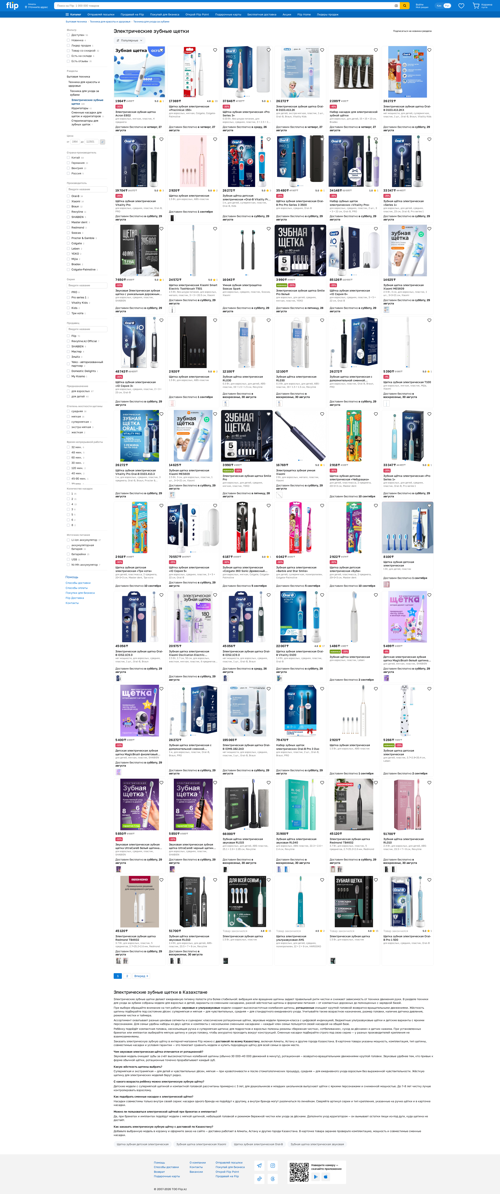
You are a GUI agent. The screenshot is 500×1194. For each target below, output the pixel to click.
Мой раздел (422, 7)
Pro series (80, 297)
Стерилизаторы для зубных (84, 122)
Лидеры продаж (327, 14)
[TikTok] (259, 1179)
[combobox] (227, 5)
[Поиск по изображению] (396, 5)
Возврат (159, 1171)
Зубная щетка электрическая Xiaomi (201, 1144)
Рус (447, 5)
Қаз (439, 5)
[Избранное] (461, 5)
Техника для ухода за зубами (151, 21)
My (79, 376)
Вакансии (196, 1171)
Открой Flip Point (197, 14)
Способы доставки (78, 582)
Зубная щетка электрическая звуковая (317, 1144)
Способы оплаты (77, 587)
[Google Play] (315, 1177)
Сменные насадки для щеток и (87, 114)
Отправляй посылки (101, 14)
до (82, 141)
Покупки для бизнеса (80, 592)
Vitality (80, 302)
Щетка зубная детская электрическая (143, 1144)
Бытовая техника (76, 21)
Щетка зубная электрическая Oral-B (258, 1144)
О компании (198, 1162)
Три (78, 313)
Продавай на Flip (132, 14)
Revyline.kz (85, 341)
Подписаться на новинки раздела (412, 30)
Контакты (72, 603)
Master (80, 222)
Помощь (159, 1162)
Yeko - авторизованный (87, 363)
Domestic (84, 371)
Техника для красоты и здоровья (110, 21)
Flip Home (304, 14)
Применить (102, 142)
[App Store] (325, 1177)
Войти (419, 4)
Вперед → (141, 976)
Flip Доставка (75, 597)
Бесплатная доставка (261, 14)
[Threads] (273, 1179)
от (68, 141)
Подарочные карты (228, 14)
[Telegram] (259, 1166)
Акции (287, 14)
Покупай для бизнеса (164, 14)
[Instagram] (273, 1166)
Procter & (84, 238)
